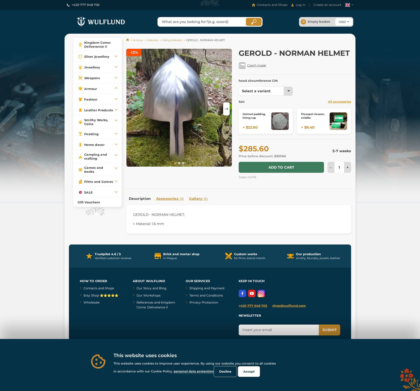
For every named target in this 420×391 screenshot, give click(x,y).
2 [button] (179, 163)
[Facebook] (242, 293)
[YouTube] (252, 293)
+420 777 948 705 (86, 5)
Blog (162, 288)
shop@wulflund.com (289, 306)
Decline (225, 372)
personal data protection (194, 371)
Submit (329, 330)
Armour (138, 40)
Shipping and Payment (207, 288)
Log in (300, 5)
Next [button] (226, 108)
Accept (249, 372)
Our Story (144, 288)
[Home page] (128, 40)
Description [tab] (140, 199)
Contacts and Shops (272, 5)
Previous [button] (131, 108)
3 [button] (183, 163)
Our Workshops (148, 295)
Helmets (152, 40)
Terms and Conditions (206, 295)
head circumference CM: (258, 80)
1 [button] (175, 163)
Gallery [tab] (198, 199)
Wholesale (92, 302)
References (144, 302)
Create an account (327, 5)
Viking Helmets (172, 40)
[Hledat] (254, 22)
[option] (179, 108)
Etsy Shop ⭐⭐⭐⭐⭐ (101, 295)
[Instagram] (261, 293)
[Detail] (280, 121)
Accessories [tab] (170, 199)
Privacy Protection (203, 302)
